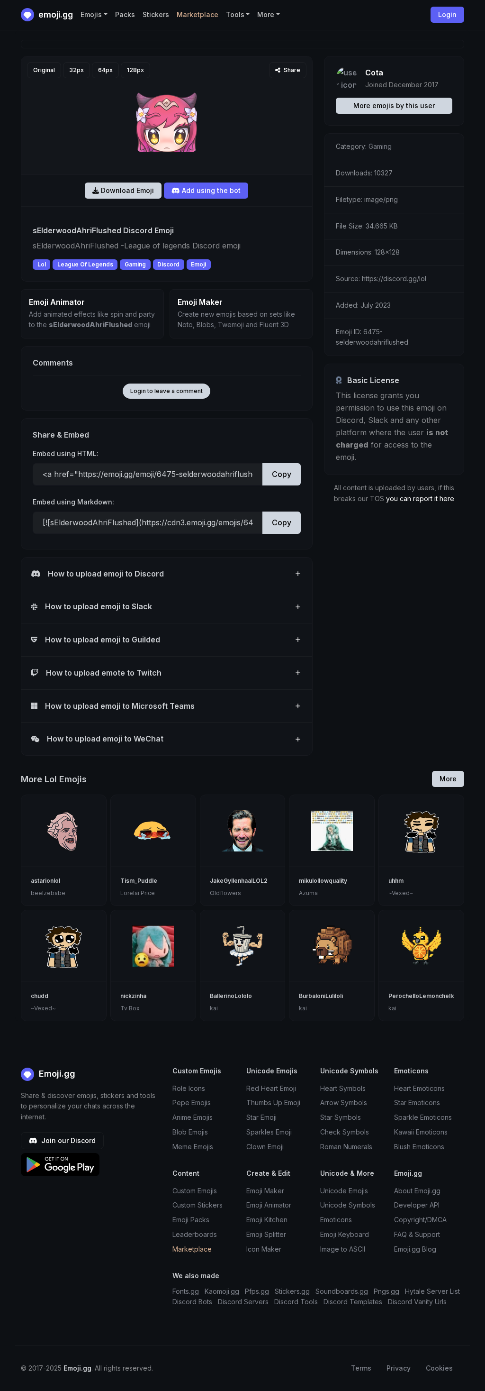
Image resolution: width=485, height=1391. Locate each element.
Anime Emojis (192, 1117)
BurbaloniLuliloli (321, 995)
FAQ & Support (417, 1234)
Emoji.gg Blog (415, 1249)
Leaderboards (194, 1234)
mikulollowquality (323, 880)
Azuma (308, 893)
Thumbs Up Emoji (273, 1102)
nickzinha (133, 995)
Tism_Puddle (138, 880)
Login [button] (447, 14)
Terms (361, 1368)
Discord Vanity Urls (417, 1302)
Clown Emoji (265, 1147)
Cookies (439, 1368)
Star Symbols (340, 1117)
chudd (39, 995)
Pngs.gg (386, 1291)
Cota (374, 72)
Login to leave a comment (166, 390)
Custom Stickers (197, 1205)
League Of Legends (85, 264)
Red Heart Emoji (271, 1088)
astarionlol (45, 880)
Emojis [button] (91, 14)
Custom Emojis (194, 1191)
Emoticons (336, 1220)
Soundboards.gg (341, 1291)
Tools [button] (235, 14)
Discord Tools (296, 1302)
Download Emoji (126, 190)
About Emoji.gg (417, 1191)
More (448, 779)
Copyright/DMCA (420, 1220)
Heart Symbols (343, 1088)
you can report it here (420, 498)
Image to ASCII (342, 1249)
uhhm (396, 880)
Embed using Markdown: (73, 502)
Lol (41, 264)
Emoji (198, 264)
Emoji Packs (190, 1220)
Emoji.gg (55, 1074)
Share (291, 69)
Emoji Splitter (266, 1234)
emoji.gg (54, 14)
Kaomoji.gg (222, 1291)
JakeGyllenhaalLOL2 (239, 880)
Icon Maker (263, 1249)
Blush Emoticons (419, 1147)
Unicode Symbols (347, 1205)
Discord (168, 264)
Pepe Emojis (191, 1102)
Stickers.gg (292, 1291)
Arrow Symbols (343, 1102)
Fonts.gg (185, 1291)
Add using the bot (210, 190)
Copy (281, 474)
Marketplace (197, 14)
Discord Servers (243, 1302)
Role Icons (188, 1088)
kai (214, 1008)
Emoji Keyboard (344, 1234)
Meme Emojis (192, 1147)
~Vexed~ (400, 893)
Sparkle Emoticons (423, 1117)
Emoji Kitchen (266, 1220)
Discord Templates (352, 1302)
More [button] (265, 14)
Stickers (156, 14)
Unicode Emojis (344, 1191)
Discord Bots (192, 1302)
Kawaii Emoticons (421, 1132)
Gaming (135, 264)
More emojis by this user (394, 105)
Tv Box (130, 1008)
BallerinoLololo (231, 995)
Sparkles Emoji (269, 1132)
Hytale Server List (432, 1291)
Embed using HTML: (66, 453)
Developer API (417, 1205)
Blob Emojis (190, 1132)
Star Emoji (261, 1117)
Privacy (398, 1368)
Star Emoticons (417, 1102)
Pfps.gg (257, 1291)
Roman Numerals (346, 1147)
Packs (125, 14)
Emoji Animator (268, 1205)
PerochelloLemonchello (422, 995)
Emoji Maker (265, 1191)
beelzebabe (48, 893)
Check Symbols (344, 1132)
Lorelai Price (137, 893)
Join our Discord (67, 1140)
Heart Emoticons (419, 1088)
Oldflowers (225, 893)
